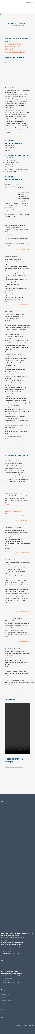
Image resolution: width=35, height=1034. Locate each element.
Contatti (4, 1009)
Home (12, 25)
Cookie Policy (30, 1025)
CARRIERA (7, 150)
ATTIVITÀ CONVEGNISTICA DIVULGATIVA (16, 169)
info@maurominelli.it (8, 949)
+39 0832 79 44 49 (29, 2)
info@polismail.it (7, 978)
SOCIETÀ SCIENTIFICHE (11, 164)
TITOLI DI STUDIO (10, 148)
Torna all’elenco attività (23, 249)
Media (3, 1003)
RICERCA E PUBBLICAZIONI (12, 162)
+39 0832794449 (7, 951)
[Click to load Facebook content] (2, 1017)
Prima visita (5, 994)
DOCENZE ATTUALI (10, 160)
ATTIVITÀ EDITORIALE (11, 171)
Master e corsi (6, 1000)
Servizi (3, 997)
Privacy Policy (21, 1025)
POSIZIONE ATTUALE (10, 145)
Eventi (3, 1006)
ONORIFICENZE (9, 167)
